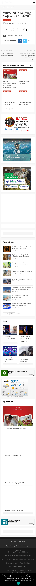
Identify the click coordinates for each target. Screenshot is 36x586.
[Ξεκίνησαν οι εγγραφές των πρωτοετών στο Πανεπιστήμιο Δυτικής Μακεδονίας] (7, 290)
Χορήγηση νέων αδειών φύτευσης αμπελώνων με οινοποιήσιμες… (21, 264)
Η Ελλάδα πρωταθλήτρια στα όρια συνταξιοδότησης (21, 296)
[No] (34, 579)
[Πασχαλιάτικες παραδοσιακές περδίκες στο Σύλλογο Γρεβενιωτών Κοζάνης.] (10, 74)
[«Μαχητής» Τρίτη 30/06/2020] (26, 74)
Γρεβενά (22, 541)
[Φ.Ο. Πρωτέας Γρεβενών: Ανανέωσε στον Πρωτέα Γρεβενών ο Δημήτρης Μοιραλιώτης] (7, 249)
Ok (18, 583)
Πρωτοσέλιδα (7, 20)
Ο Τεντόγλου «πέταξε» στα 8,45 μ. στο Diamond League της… (22, 280)
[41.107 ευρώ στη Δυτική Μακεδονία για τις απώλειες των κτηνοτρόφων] (7, 273)
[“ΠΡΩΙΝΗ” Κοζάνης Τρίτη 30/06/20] (26, 95)
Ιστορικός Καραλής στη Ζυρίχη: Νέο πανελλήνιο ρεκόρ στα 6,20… (21, 304)
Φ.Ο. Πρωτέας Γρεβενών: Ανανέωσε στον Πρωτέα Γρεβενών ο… (21, 247)
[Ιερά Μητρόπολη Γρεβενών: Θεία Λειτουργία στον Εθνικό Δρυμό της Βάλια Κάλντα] (7, 257)
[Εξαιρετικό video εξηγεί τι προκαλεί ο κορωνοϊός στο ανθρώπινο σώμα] (10, 351)
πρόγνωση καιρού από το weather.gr (15, 396)
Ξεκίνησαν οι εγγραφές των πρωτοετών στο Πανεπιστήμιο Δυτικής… (22, 288)
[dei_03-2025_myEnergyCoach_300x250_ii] (17, 149)
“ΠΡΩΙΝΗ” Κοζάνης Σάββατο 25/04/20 (15, 35)
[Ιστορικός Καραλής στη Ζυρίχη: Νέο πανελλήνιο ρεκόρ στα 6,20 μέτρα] (7, 306)
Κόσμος (13, 541)
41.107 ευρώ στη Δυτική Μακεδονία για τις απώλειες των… (22, 272)
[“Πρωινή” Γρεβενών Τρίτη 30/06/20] (10, 95)
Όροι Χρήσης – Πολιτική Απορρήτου (18, 546)
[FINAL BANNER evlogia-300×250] (17, 178)
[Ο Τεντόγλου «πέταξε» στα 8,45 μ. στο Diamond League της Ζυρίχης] (7, 281)
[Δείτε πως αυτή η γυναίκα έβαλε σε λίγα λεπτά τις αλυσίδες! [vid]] (26, 351)
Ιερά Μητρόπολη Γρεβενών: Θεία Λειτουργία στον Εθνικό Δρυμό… (21, 256)
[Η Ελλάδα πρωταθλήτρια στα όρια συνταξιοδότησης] (7, 298)
